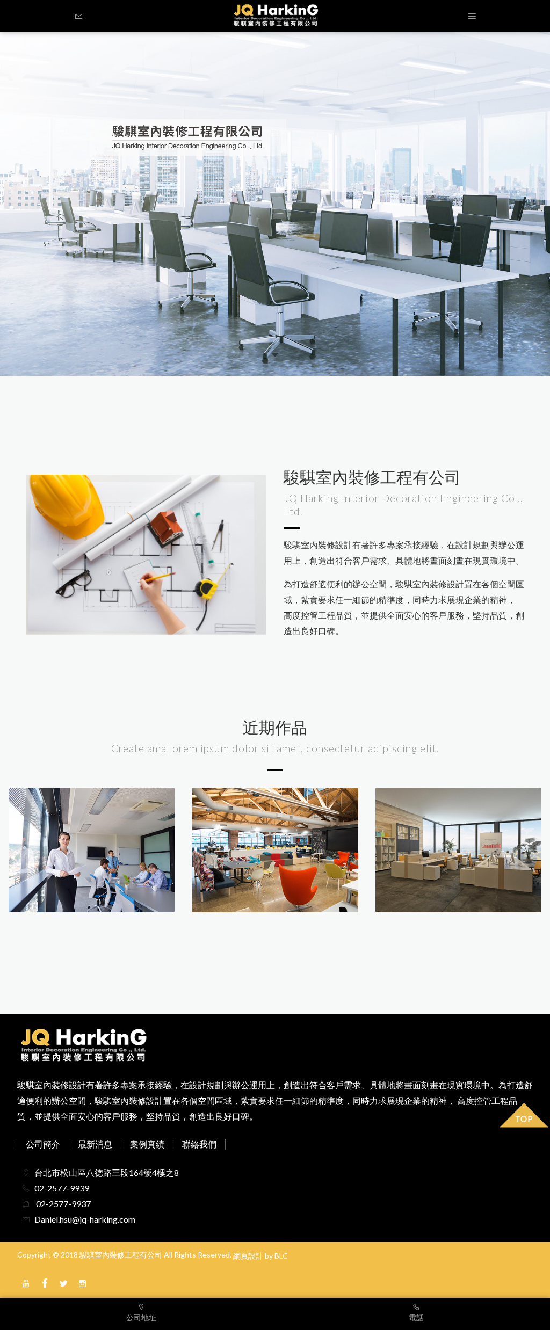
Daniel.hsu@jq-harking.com (84, 1219)
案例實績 (147, 1144)
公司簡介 (43, 1144)
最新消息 (95, 1144)
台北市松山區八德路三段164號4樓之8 (106, 1172)
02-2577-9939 (61, 1188)
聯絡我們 (199, 1144)
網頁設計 (248, 1255)
